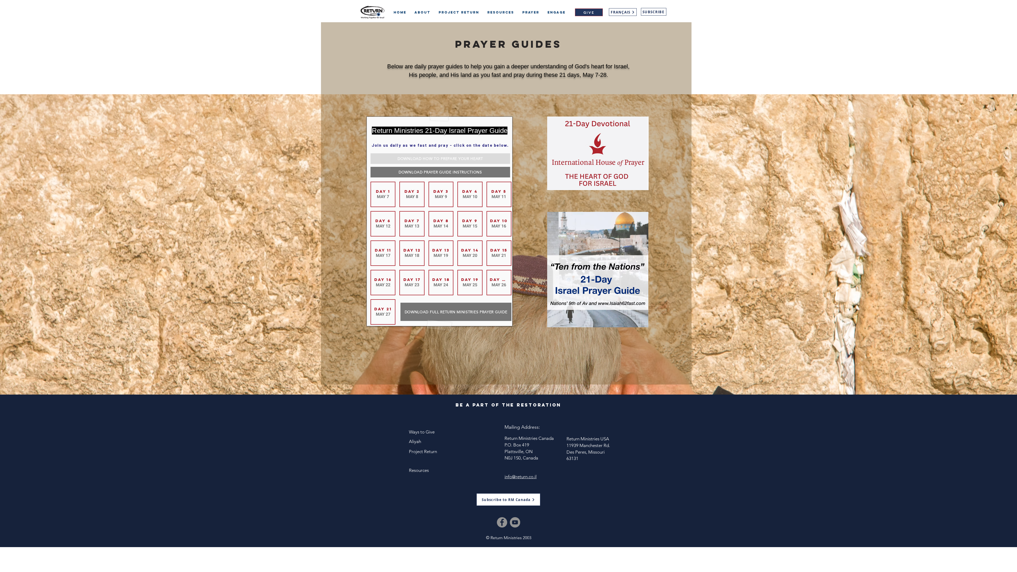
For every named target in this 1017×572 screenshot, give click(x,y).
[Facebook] (502, 522)
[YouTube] (515, 522)
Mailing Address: (522, 427)
